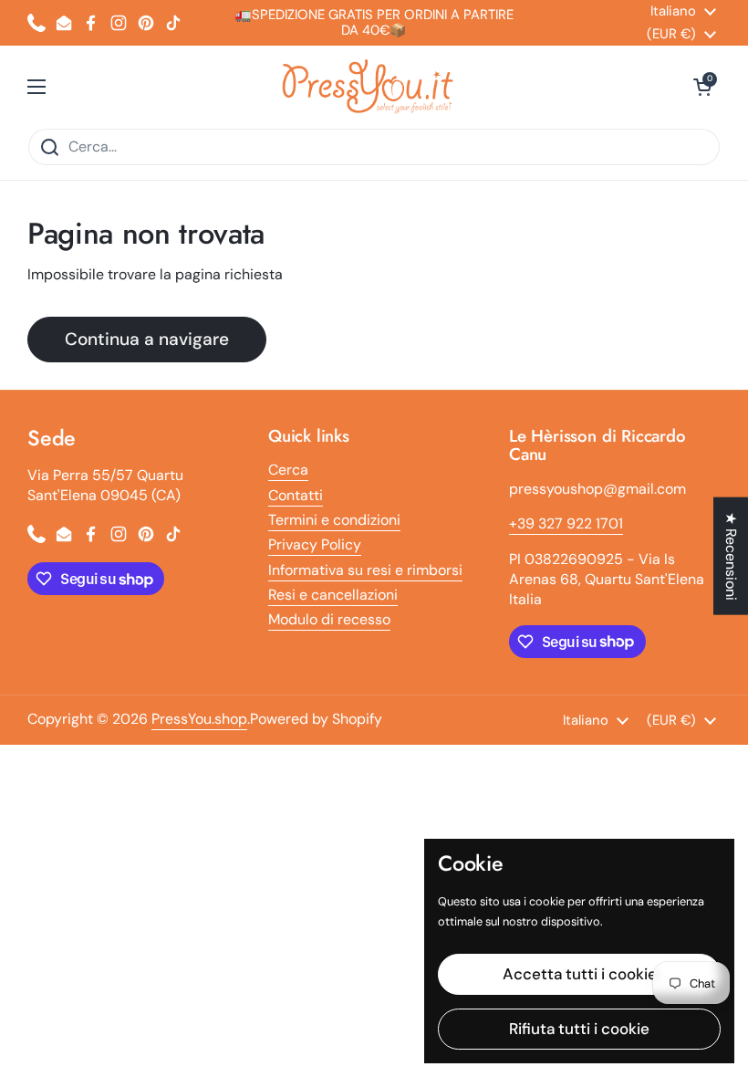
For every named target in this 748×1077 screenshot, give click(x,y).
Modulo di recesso (329, 619)
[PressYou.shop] (370, 86)
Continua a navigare (147, 339)
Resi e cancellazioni (333, 594)
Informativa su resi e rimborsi (365, 570)
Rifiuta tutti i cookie (579, 1029)
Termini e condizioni (334, 519)
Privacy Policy (314, 544)
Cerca (288, 469)
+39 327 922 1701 (566, 523)
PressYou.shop (199, 718)
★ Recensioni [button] (731, 556)
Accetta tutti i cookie (580, 974)
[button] (702, 86)
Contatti (295, 495)
